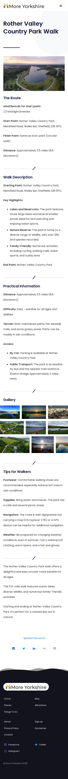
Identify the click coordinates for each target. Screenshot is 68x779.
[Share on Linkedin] (34, 648)
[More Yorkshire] (23, 5)
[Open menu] (61, 5)
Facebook (13, 744)
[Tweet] (23, 648)
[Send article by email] (54, 648)
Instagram (13, 751)
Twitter (42, 744)
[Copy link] (44, 648)
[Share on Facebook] (13, 648)
